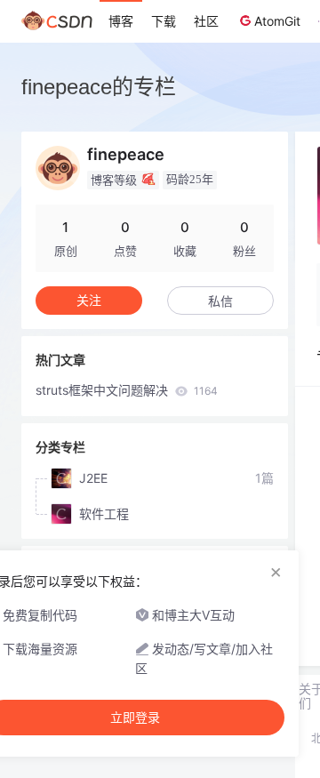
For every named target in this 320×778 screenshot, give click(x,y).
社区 (206, 20)
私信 (220, 301)
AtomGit (277, 20)
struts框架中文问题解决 (127, 389)
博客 (120, 20)
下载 (163, 20)
